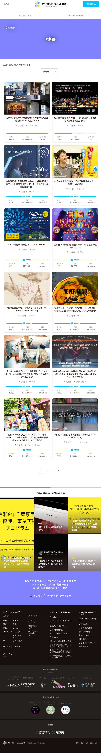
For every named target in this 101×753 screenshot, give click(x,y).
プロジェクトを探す (25, 15)
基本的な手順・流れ (58, 626)
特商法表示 (83, 646)
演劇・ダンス (17, 636)
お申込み (53, 616)
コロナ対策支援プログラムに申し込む (61, 656)
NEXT (59, 470)
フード (15, 650)
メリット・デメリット (58, 633)
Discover (11, 27)
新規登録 (93, 4)
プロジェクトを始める (75, 15)
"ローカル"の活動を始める (60, 640)
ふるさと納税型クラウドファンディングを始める (61, 645)
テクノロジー (17, 641)
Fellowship (54, 637)
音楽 (14, 624)
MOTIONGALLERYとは (88, 619)
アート (15, 620)
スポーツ (16, 646)
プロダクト (17, 631)
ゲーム (15, 627)
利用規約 (82, 639)
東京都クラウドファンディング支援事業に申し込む (61, 651)
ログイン (6, 4)
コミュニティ (7, 632)
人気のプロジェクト (33, 621)
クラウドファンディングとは (61, 621)
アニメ (6, 627)
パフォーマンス (7, 647)
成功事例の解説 (56, 629)
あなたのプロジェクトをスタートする (52, 595)
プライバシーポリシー (88, 642)
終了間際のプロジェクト (33, 633)
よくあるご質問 (85, 627)
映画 (5, 620)
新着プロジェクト (33, 627)
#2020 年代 (83, 624)
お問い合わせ (84, 631)
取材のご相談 (84, 635)
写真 (5, 624)
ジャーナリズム (7, 654)
